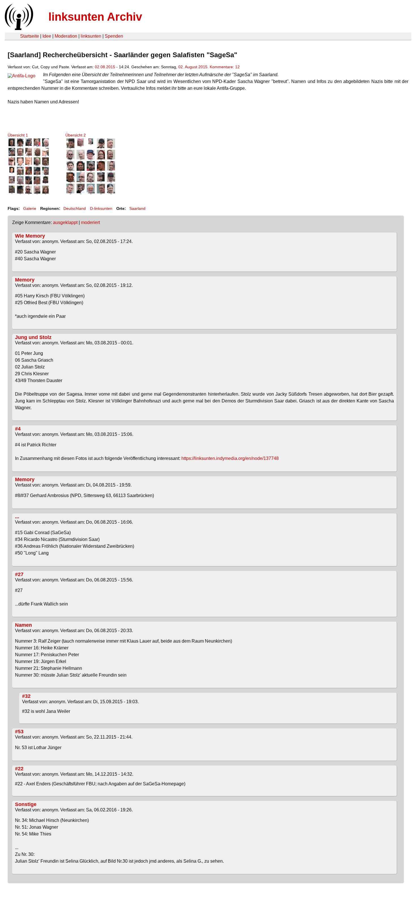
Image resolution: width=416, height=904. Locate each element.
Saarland (137, 208)
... (17, 516)
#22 (19, 768)
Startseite (29, 36)
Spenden (114, 36)
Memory (25, 280)
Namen (23, 625)
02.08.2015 (105, 67)
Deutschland (74, 208)
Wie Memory (30, 236)
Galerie (29, 208)
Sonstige (26, 804)
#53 (19, 731)
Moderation (66, 36)
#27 (19, 574)
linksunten (91, 36)
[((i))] (18, 28)
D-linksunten (101, 208)
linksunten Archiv (95, 16)
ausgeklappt (65, 222)
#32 (26, 696)
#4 (18, 429)
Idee (46, 36)
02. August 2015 (192, 67)
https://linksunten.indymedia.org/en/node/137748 (230, 458)
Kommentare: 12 (225, 67)
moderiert (90, 222)
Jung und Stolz (33, 337)
